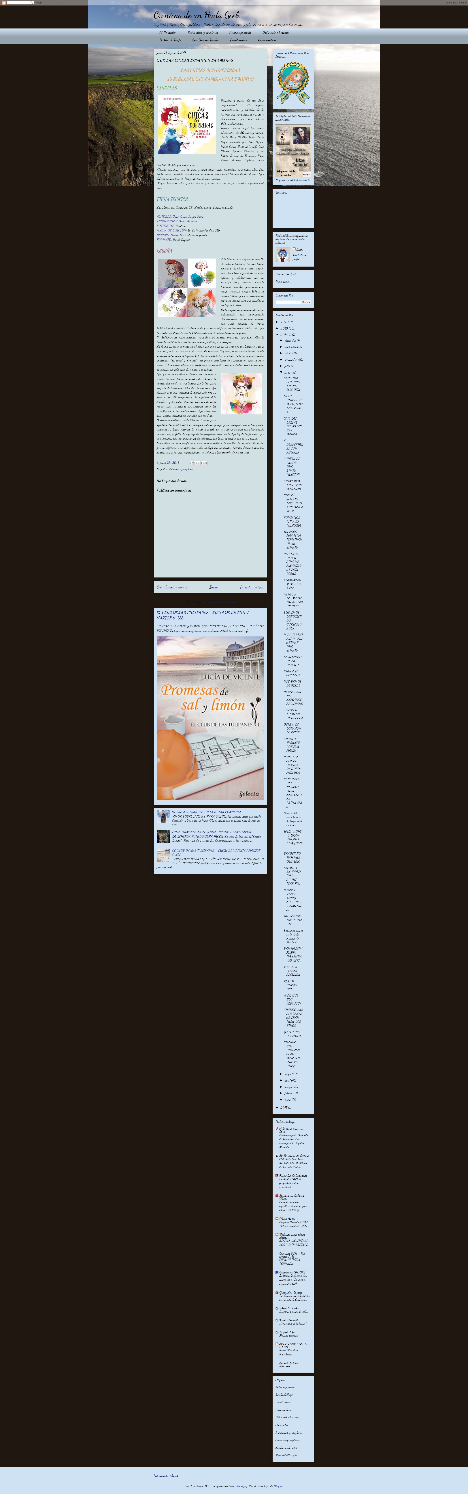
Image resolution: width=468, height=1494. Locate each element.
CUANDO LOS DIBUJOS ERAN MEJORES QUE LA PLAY (292, 1054)
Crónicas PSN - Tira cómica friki (292, 1254)
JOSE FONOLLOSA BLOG (293, 1345)
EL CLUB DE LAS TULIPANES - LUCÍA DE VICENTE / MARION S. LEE (216, 852)
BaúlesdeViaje (284, 1394)
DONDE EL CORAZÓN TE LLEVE (292, 728)
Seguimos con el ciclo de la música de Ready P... (293, 936)
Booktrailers (238, 40)
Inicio (214, 587)
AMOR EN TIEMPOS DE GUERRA (293, 714)
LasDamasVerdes (286, 1448)
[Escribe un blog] (195, 463)
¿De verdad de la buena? (293, 1323)
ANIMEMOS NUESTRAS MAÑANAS (293, 485)
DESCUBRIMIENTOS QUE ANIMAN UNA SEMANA (293, 642)
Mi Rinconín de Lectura (294, 1156)
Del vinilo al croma (275, 32)
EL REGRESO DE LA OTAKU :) (292, 661)
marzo (289, 1087)
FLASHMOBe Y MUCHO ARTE (292, 584)
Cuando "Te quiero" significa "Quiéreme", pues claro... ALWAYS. (293, 1206)
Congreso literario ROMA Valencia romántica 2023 (294, 1224)
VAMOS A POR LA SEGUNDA (292, 971)
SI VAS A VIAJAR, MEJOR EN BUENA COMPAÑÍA (206, 812)
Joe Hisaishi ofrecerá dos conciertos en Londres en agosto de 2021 (293, 1280)
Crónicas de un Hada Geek (197, 14)
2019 (285, 328)
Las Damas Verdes (205, 40)
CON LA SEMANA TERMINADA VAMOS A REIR (293, 503)
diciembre (291, 340)
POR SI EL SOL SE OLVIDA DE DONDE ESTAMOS (292, 764)
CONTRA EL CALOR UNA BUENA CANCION (292, 466)
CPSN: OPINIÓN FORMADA (289, 1262)
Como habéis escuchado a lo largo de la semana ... (293, 819)
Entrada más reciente (172, 587)
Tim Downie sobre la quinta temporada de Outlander (294, 1298)
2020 (285, 322)
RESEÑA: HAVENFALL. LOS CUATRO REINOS (294, 1243)
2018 (285, 335)
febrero (289, 1093)
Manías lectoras (288, 1335)
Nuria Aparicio (188, 221)
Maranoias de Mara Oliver (291, 1196)
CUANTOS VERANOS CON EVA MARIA (292, 745)
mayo (288, 1074)
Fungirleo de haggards (293, 1175)
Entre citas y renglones (203, 32)
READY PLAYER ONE (291, 985)
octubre (289, 353)
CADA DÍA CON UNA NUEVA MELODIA (292, 384)
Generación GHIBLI (292, 1272)
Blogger (278, 1486)
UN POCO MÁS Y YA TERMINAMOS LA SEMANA (293, 539)
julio (288, 366)
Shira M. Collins (290, 1308)
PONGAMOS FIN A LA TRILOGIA (292, 521)
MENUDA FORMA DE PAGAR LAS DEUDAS (293, 600)
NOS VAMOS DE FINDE (292, 683)
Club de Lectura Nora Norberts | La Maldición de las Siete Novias (293, 1163)
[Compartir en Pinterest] (205, 463)
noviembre (291, 347)
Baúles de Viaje (170, 40)
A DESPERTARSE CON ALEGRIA (293, 446)
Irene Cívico (180, 217)
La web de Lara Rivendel (289, 1364)
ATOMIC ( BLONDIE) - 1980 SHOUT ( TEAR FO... (293, 875)
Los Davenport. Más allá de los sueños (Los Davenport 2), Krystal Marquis (293, 1141)
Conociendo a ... (269, 40)
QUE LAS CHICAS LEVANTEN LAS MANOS (293, 426)
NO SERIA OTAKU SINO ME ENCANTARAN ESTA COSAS (292, 563)
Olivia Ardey (287, 1218)
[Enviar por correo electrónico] (192, 463)
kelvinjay (241, 1486)
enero (288, 1099)
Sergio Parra (196, 217)
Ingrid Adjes (287, 1332)
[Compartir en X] (199, 463)
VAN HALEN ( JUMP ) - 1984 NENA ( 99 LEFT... (293, 954)
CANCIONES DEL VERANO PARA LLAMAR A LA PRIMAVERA (293, 793)
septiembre (291, 359)
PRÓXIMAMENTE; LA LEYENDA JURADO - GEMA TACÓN (211, 832)
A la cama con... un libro (291, 1129)
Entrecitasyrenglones (181, 469)
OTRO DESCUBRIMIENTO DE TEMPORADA (293, 404)
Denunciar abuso (166, 1475)
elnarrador (281, 1425)
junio (288, 372)
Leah (299, 249)
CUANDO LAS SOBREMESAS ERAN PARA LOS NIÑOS (293, 1017)
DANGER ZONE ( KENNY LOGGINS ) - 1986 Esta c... (293, 900)
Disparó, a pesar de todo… (293, 1311)
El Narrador (168, 32)
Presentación (282, 281)
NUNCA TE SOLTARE (292, 673)
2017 (284, 1107)
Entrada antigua (252, 587)
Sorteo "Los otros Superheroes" (288, 1352)
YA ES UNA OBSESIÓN (292, 1034)
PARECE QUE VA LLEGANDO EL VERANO (293, 698)
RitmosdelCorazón (286, 1455)
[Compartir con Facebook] (202, 463)
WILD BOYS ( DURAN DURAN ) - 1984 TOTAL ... (293, 839)
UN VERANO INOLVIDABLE (293, 920)
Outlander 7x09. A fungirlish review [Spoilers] (290, 1183)
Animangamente (240, 32)
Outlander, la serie (290, 1292)
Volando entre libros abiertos (292, 1235)
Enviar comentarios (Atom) (219, 602)
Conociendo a (283, 1410)
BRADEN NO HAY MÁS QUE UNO (292, 857)
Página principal (285, 274)
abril (288, 1080)
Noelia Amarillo (289, 1320)
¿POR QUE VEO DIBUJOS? (292, 999)
